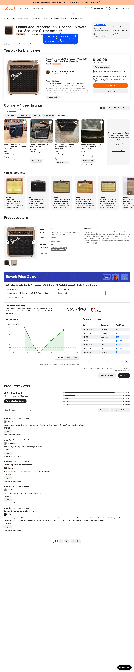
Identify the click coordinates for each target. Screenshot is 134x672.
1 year (68, 357)
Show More (43, 253)
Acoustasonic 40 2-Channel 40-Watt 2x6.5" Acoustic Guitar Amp (37, 201)
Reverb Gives (116, 14)
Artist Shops (106, 14)
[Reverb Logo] (10, 8)
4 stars (64, 395)
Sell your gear (99, 8)
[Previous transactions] (122, 361)
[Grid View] (100, 108)
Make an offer (36, 160)
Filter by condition (63, 289)
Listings (7, 44)
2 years (74, 357)
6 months (59, 357)
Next (74, 541)
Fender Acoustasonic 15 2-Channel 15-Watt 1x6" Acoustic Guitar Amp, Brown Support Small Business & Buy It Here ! (66, 60)
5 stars (64, 392)
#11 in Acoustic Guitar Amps (34, 34)
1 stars (64, 404)
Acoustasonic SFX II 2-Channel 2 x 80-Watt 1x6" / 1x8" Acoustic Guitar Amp (14, 201)
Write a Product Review (15, 401)
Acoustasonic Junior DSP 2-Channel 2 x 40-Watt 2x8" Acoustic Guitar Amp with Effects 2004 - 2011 (62, 201)
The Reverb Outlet (10, 14)
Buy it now (110, 85)
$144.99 (119, 341)
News (89, 14)
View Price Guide (107, 375)
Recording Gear (62, 14)
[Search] (85, 8)
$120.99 (119, 348)
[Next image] (38, 77)
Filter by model (11, 289)
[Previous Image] (7, 242)
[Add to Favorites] (60, 31)
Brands (83, 14)
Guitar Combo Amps (58, 250)
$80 (117, 330)
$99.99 (118, 333)
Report (8, 431)
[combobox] (28, 293)
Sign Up (122, 8)
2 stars (64, 401)
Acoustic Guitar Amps (59, 248)
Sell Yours (124, 375)
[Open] (53, 293)
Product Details (36, 44)
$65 (117, 337)
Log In (128, 8)
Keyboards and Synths (48, 14)
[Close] (75, 36)
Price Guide (50, 44)
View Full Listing (52, 97)
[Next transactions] (126, 361)
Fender (53, 229)
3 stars (64, 398)
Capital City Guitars (58, 71)
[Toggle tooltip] (42, 50)
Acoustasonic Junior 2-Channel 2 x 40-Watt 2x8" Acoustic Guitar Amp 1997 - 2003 (109, 201)
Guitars (20, 14)
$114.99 (118, 345)
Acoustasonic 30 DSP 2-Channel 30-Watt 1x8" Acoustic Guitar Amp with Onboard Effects (85, 201)
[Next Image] (34, 242)
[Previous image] (8, 77)
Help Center (125, 14)
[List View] (104, 108)
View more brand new (102, 67)
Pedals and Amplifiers (32, 14)
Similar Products (20, 44)
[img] (71, 71)
